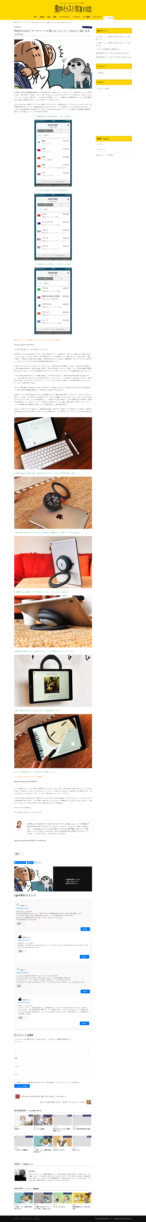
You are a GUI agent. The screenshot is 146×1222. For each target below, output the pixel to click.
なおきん (31, 1171)
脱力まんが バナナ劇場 (104, 155)
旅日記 (42, 17)
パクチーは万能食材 (102, 49)
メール (16, 1066)
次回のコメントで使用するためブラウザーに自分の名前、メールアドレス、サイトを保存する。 (49, 1082)
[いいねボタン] (17, 853)
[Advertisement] (114, 116)
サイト (16, 1074)
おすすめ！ (38, 862)
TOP (35, 17)
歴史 (55, 17)
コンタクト (100, 144)
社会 (48, 17)
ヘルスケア (76, 17)
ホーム (16, 1219)
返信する (85, 929)
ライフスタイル (64, 17)
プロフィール (100, 149)
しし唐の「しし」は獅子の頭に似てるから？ (111, 36)
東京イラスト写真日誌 (112, 1219)
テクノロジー (97, 17)
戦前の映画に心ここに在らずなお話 (108, 53)
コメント (18, 1041)
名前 (15, 1058)
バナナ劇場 (86, 17)
